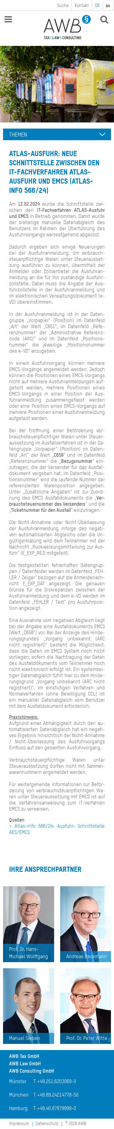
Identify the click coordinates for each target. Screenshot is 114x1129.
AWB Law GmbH (25, 1064)
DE (97, 6)
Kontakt (82, 6)
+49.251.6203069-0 (56, 1081)
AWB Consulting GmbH (31, 1071)
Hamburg (18, 1108)
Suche (62, 6)
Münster (17, 1081)
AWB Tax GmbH (24, 1056)
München (19, 1095)
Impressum (19, 1124)
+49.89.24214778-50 (57, 1095)
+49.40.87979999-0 (56, 1108)
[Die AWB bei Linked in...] (108, 5)
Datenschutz (47, 1124)
